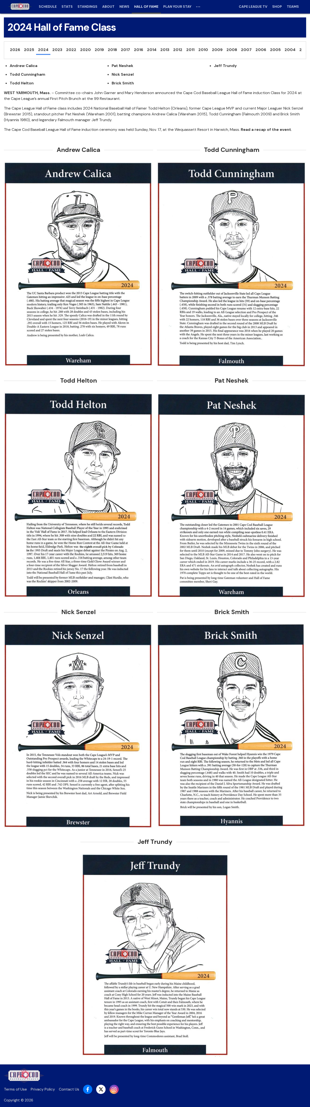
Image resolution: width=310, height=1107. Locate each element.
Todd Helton (22, 83)
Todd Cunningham (27, 74)
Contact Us (69, 1089)
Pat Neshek (122, 65)
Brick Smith (123, 83)
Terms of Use (15, 1089)
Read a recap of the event (266, 129)
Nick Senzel (123, 74)
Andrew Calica (23, 65)
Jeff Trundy (225, 65)
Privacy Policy (43, 1089)
